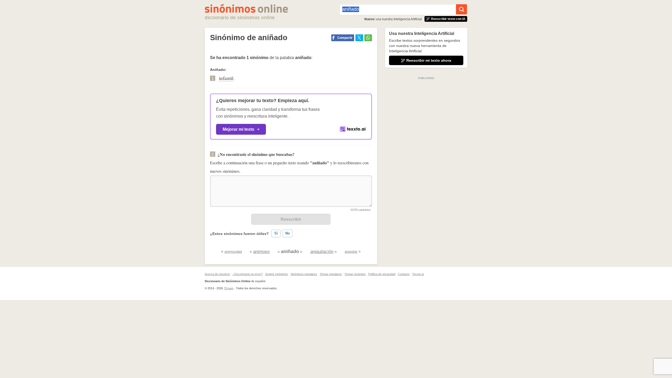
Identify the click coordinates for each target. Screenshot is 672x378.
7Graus (228, 288)
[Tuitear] (359, 37)
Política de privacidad (381, 274)
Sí (276, 233)
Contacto (404, 274)
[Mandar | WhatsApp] (368, 37)
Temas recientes (355, 274)
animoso (261, 251)
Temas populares (331, 274)
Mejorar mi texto (238, 129)
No (287, 233)
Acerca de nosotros (217, 274)
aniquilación (321, 251)
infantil (226, 78)
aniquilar (351, 251)
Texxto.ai (418, 274)
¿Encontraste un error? (247, 274)
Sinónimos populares (304, 274)
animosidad (233, 251)
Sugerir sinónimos (276, 274)
